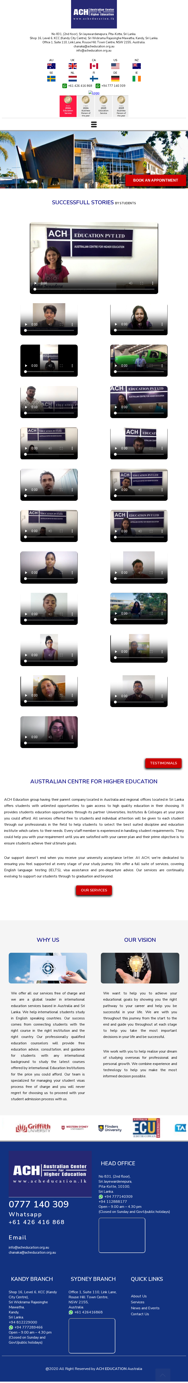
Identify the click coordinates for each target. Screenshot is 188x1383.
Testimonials (163, 763)
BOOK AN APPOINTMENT (155, 180)
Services (137, 1302)
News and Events (145, 1308)
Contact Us (140, 1314)
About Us (139, 1296)
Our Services (94, 890)
